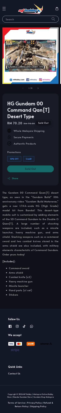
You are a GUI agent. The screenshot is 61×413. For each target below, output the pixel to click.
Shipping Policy (38, 406)
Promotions (14, 152)
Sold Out (30, 168)
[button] (4, 8)
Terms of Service (16, 402)
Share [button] (15, 178)
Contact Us (14, 373)
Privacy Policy (34, 402)
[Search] (53, 19)
